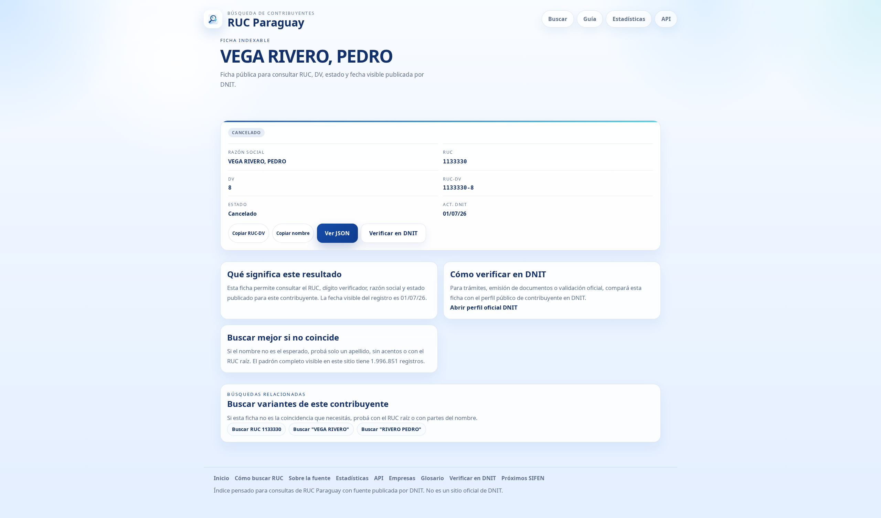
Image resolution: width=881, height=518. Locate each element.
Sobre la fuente (309, 478)
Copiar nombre (293, 233)
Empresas (402, 478)
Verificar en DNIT (393, 233)
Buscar (557, 19)
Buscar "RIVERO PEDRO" (391, 429)
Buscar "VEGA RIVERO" (321, 429)
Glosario (432, 478)
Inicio (221, 478)
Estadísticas (629, 19)
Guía (589, 19)
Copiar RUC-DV (248, 233)
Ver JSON (337, 233)
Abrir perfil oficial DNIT (484, 307)
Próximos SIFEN (522, 478)
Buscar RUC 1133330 (256, 429)
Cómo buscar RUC (259, 478)
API (666, 19)
